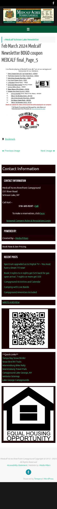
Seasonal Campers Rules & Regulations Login (28, 220)
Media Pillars (21, 238)
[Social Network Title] (53, 3)
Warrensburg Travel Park (14, 369)
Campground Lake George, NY (17, 372)
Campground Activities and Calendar (22, 281)
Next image (46, 150)
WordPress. (49, 479)
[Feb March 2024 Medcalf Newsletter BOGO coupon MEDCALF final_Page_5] (28, 100)
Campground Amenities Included (20, 292)
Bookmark (10, 139)
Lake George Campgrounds (15, 380)
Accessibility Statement (17, 465)
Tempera (38, 479)
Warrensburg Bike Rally (13, 365)
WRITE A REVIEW (10, 302)
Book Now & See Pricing (14, 246)
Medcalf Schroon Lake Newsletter (21, 39)
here (42, 213)
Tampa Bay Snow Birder (13, 358)
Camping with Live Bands (16, 287)
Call (36, 206)
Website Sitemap (10, 376)
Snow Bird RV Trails (11, 361)
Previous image (12, 150)
